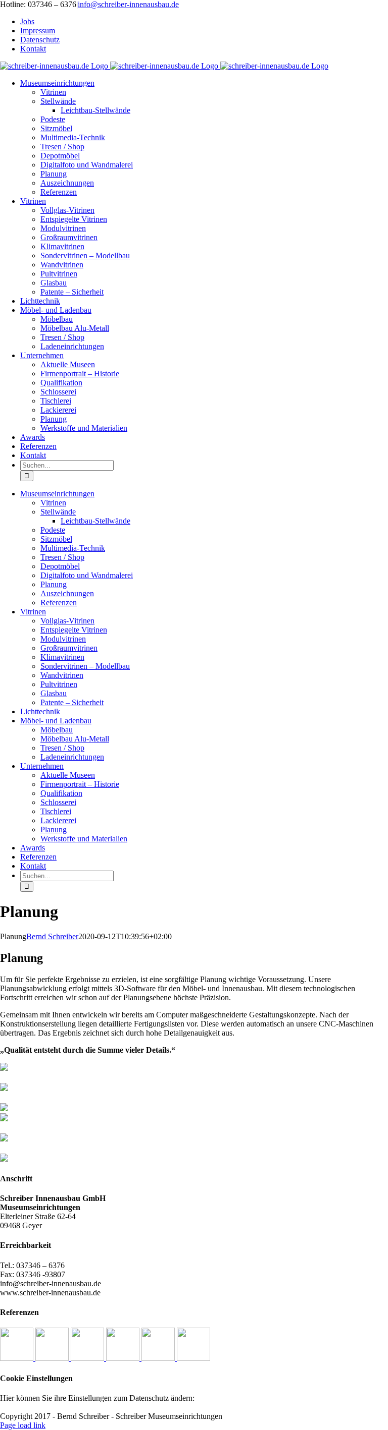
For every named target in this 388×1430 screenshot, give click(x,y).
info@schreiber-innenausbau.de (128, 4)
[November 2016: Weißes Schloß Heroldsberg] (88, 1358)
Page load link (22, 1425)
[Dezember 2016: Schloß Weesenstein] (53, 1358)
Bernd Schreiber (52, 936)
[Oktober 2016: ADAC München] (123, 1358)
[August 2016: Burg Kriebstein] (193, 1358)
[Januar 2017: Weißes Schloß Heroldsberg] (17, 1358)
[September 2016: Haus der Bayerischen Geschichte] (159, 1358)
